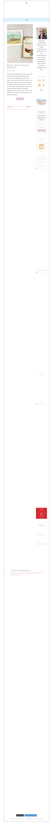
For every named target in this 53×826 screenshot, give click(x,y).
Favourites (15, 106)
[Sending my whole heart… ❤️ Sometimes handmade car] (6, 665)
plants (12, 109)
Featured (21, 106)
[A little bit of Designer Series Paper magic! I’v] (46, 643)
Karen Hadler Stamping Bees (26, 10)
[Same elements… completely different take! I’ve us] (34, 645)
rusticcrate (18, 109)
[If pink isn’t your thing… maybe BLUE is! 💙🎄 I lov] (23, 639)
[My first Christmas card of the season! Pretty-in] (29, 644)
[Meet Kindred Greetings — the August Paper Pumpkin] (12, 654)
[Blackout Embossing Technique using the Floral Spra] (40, 695)
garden (8, 109)
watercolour (24, 109)
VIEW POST (20, 98)
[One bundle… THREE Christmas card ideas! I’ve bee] (18, 692)
